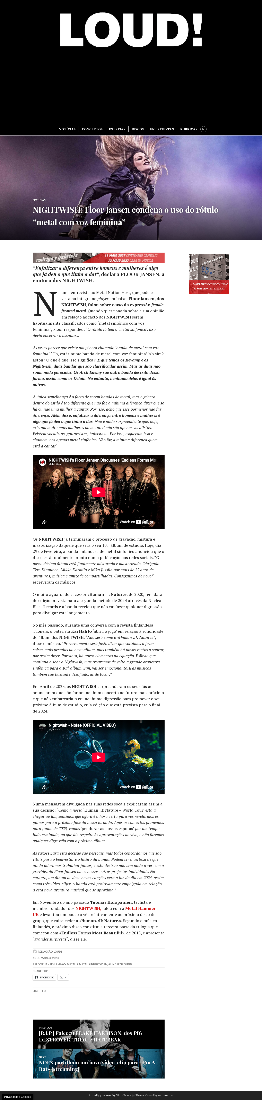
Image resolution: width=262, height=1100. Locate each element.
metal (83, 964)
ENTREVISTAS (162, 129)
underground (121, 964)
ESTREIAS (117, 129)
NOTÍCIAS (67, 129)
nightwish (99, 964)
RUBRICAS (188, 129)
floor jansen (45, 964)
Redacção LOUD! (50, 951)
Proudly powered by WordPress (110, 1095)
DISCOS (138, 129)
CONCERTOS (92, 129)
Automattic (165, 1095)
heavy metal (67, 964)
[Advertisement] (131, 88)
